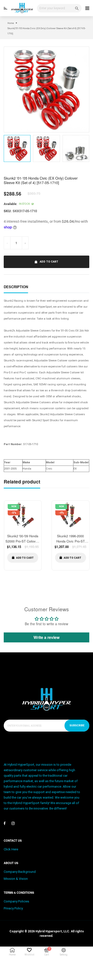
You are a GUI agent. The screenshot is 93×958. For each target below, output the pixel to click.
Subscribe (76, 725)
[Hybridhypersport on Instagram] (13, 823)
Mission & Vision (16, 879)
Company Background (20, 872)
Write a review (46, 637)
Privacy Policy (13, 908)
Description (16, 286)
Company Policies (16, 901)
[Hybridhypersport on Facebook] (4, 823)
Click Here (11, 849)
